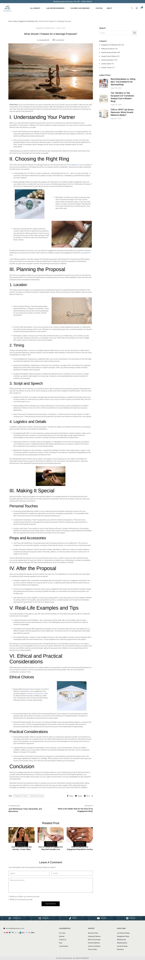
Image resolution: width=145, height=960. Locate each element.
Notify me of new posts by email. (21, 899)
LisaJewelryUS (43, 40)
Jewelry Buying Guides (109, 52)
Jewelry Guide (106, 64)
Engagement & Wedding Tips (28, 21)
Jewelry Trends (106, 67)
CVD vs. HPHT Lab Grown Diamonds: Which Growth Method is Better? (122, 112)
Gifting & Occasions (107, 49)
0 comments (60, 40)
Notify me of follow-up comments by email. (25, 896)
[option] (21, 839)
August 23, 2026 (116, 88)
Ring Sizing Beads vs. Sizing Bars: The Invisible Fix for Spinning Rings (123, 82)
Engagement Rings (20, 796)
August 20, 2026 (116, 104)
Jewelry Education (107, 60)
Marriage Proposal (37, 796)
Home (10, 21)
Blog (15, 21)
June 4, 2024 (61, 28)
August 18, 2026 (116, 118)
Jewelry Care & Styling (108, 56)
